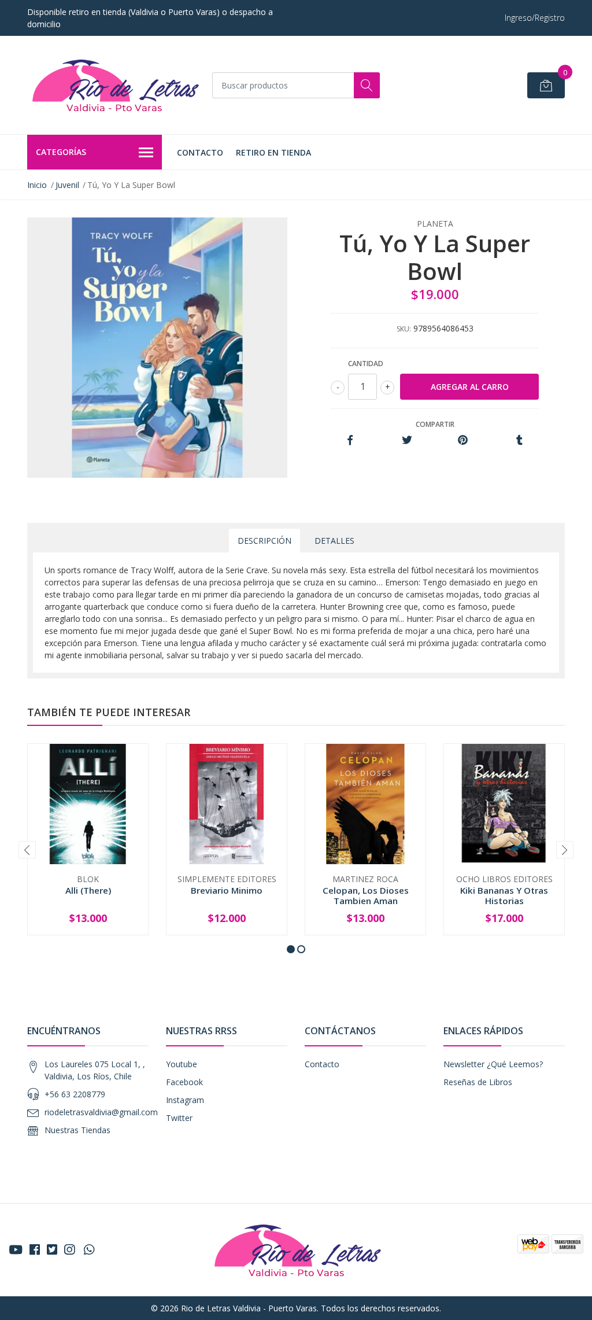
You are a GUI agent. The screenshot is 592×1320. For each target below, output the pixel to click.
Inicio (37, 184)
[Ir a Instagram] (69, 1249)
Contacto (200, 152)
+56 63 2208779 (75, 1094)
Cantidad (365, 363)
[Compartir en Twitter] (407, 440)
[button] (291, 949)
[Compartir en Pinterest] (463, 440)
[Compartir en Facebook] (350, 440)
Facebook (184, 1081)
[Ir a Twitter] (52, 1249)
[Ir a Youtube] (16, 1249)
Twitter (179, 1117)
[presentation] (27, 849)
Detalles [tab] (334, 540)
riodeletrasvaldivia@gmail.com (101, 1112)
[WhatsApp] (89, 1249)
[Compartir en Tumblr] (519, 440)
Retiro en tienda (273, 152)
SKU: (404, 329)
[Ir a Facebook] (34, 1249)
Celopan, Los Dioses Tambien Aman (366, 895)
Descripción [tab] (264, 540)
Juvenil (67, 184)
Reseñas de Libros (477, 1081)
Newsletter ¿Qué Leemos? (493, 1064)
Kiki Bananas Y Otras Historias (504, 895)
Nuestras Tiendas (77, 1129)
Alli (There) (88, 890)
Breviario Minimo (226, 890)
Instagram (185, 1099)
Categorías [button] (61, 151)
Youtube (181, 1064)
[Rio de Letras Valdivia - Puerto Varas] (114, 85)
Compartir (435, 424)
